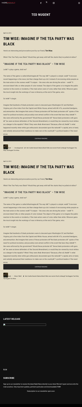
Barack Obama (38, 148)
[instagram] (54, 3)
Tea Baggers (70, 148)
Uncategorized (18, 148)
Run (5, 369)
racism (55, 148)
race (51, 148)
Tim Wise (48, 51)
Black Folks (46, 148)
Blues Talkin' (18, 276)
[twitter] (47, 3)
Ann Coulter (29, 148)
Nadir (9, 148)
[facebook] (41, 3)
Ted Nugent (10, 150)
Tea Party (76, 276)
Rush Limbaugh (62, 148)
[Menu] (79, 3)
